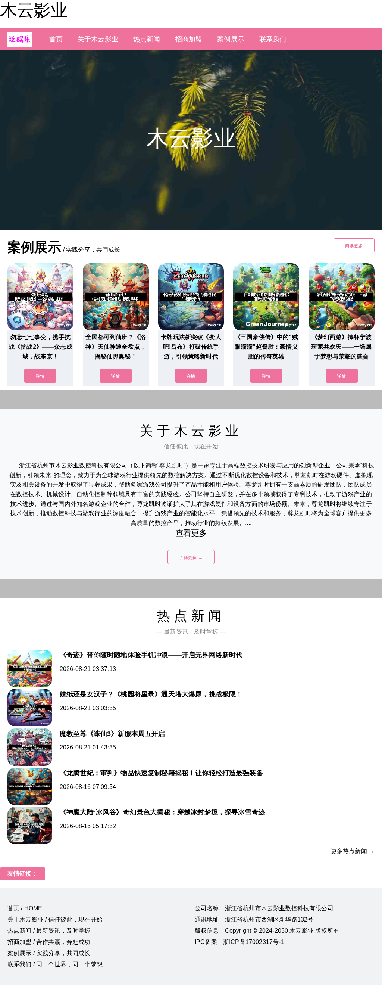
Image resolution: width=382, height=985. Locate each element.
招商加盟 (189, 39)
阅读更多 (354, 245)
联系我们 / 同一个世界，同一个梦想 (55, 964)
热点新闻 (146, 39)
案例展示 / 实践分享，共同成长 (49, 953)
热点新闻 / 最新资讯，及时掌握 (49, 930)
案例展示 (230, 39)
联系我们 (272, 39)
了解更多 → (191, 557)
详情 (40, 376)
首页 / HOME (24, 908)
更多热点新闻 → (353, 851)
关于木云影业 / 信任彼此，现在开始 (55, 919)
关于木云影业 (98, 39)
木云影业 (33, 10)
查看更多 (191, 533)
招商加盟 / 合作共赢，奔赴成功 (49, 942)
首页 (56, 39)
